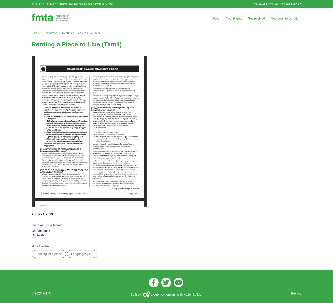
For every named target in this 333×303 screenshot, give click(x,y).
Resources (50, 32)
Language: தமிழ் (82, 254)
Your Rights (234, 18)
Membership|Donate (285, 18)
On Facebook (41, 230)
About (216, 18)
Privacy (296, 293)
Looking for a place (49, 254)
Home (35, 32)
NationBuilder (192, 294)
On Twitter (38, 235)
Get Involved (256, 18)
